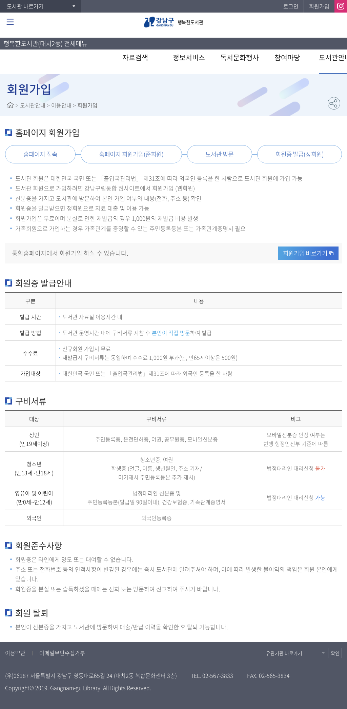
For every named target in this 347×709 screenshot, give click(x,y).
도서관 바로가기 (25, 6)
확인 (335, 653)
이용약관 (15, 653)
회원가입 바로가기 (305, 253)
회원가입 (319, 6)
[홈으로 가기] (10, 105)
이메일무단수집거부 (62, 653)
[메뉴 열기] (10, 22)
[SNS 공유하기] (334, 103)
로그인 (291, 6)
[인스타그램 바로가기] (340, 6)
